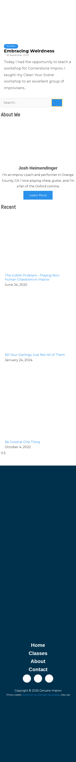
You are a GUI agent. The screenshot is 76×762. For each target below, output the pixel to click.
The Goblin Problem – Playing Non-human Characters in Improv (32, 277)
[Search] (56, 103)
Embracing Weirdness (29, 51)
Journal (11, 46)
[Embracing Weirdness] (38, 25)
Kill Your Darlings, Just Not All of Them (35, 355)
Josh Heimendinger (38, 168)
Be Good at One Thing (22, 442)
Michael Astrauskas (49, 694)
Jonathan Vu (29, 694)
